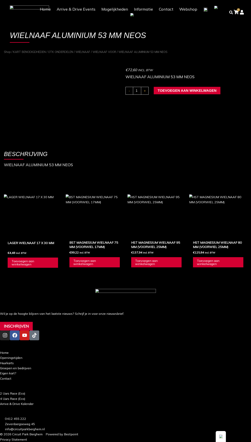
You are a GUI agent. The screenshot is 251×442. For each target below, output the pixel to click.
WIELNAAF (82, 52)
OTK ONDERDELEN (60, 52)
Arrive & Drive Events (76, 9)
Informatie (143, 9)
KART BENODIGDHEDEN (29, 52)
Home (45, 9)
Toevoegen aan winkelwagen (187, 91)
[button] (221, 436)
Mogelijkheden (114, 9)
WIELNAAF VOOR (104, 52)
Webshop (188, 9)
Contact (166, 9)
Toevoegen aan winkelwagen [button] (23, 262)
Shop (7, 52)
